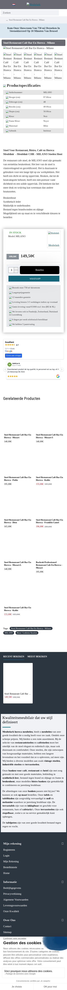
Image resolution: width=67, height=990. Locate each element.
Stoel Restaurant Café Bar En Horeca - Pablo (17, 478)
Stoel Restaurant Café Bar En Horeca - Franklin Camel (49, 521)
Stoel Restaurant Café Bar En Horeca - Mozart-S (49, 436)
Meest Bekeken (37, 656)
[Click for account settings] (56, 4)
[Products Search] (62, 13)
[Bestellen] (5, 700)
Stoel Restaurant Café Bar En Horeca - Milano (31, 628)
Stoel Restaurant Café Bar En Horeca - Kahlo (49, 478)
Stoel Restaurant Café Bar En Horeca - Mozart (17, 436)
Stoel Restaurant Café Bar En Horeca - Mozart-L (17, 563)
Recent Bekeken (13, 656)
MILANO (9, 633)
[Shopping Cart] (63, 4)
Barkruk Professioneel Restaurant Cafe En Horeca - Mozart (49, 565)
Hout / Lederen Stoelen (27, 633)
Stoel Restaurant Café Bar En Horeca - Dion (17, 521)
